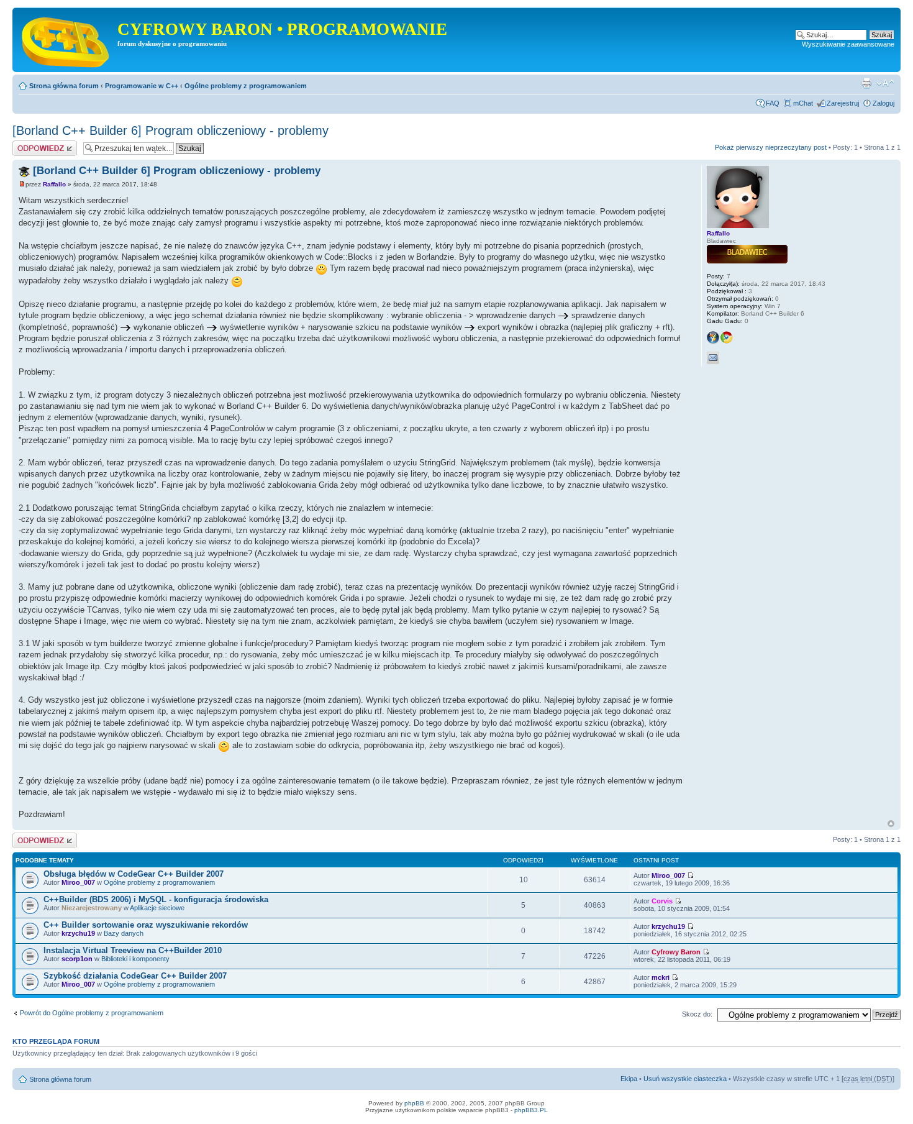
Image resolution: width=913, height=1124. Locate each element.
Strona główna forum (64, 85)
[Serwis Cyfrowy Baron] (66, 40)
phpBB (414, 1103)
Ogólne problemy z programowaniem (245, 85)
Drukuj (866, 83)
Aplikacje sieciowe (157, 908)
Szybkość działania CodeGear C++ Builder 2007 (135, 975)
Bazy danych (123, 933)
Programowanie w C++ (141, 85)
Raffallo (54, 184)
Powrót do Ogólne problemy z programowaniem (91, 1013)
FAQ (772, 103)
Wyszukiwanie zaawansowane (848, 44)
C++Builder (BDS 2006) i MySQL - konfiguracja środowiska (155, 899)
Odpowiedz (29, 144)
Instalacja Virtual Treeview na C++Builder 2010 (132, 950)
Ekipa (628, 1078)
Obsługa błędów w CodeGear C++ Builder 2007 (133, 874)
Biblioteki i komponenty (135, 958)
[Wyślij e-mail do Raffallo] (713, 358)
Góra (891, 823)
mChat (803, 103)
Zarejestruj (843, 103)
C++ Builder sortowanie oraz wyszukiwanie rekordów (145, 925)
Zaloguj (883, 103)
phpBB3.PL (531, 1110)
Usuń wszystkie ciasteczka (685, 1078)
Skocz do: (697, 1014)
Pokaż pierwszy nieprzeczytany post (771, 147)
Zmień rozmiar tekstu (885, 83)
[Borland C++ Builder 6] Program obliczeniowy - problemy (170, 130)
